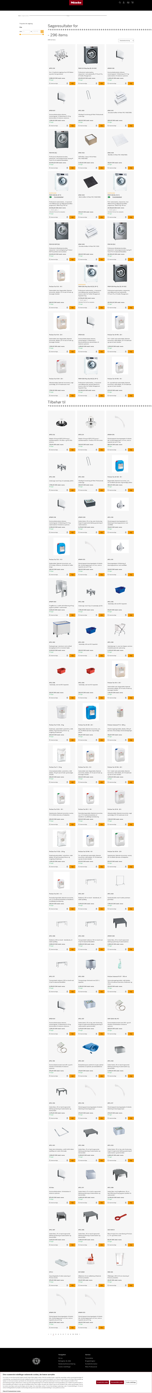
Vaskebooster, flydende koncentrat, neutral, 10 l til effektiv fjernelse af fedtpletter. (61, 814)
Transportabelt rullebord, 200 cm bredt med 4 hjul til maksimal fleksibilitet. (61, 981)
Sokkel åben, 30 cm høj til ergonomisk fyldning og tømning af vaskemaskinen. (118, 940)
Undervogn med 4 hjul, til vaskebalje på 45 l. (90, 605)
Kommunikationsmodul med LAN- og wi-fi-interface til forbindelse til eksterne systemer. (119, 1024)
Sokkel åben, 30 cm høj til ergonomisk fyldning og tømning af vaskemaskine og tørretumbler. (60, 1108)
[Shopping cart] (132, 3)
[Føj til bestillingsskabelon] (67, 83)
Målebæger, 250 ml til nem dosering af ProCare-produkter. (118, 1276)
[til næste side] (79, 1334)
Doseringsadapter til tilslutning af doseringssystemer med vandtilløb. (117, 564)
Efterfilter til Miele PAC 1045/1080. (118, 154)
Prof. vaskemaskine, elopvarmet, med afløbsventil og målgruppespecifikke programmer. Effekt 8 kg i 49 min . (118, 203)
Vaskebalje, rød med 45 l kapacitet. (88, 684)
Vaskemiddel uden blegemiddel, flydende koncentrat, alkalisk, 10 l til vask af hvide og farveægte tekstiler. (61, 292)
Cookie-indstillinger (131, 1382)
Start (19, 15)
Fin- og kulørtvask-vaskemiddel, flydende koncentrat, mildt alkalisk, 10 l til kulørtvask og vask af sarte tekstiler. (119, 384)
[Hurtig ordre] (128, 3)
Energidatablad (58, 197)
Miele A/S (5, 1391)
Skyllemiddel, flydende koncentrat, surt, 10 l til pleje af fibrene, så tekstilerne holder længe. (61, 565)
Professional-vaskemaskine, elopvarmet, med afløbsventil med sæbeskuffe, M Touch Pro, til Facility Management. (119, 292)
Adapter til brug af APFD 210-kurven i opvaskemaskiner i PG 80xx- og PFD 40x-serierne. (60, 440)
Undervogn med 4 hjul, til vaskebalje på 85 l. (61, 481)
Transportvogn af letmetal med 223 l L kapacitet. (89, 981)
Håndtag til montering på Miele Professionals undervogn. (90, 115)
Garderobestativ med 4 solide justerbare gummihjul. (119, 898)
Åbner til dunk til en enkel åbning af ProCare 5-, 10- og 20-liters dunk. (120, 1234)
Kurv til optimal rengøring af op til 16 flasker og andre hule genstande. (61, 73)
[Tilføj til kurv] (72, 83)
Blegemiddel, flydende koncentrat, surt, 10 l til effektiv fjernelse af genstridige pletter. (120, 481)
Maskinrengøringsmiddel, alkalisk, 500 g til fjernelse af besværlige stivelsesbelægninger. (120, 729)
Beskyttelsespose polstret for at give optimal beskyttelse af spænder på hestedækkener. (90, 1065)
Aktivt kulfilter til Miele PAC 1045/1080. (90, 197)
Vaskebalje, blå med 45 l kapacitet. (88, 644)
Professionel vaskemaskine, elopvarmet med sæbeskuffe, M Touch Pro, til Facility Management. (90, 74)
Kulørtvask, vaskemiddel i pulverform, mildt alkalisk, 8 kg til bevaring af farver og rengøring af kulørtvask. (61, 730)
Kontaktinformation (91, 1364)
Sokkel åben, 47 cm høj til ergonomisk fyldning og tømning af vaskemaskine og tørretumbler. (60, 1235)
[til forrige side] (48, 1334)
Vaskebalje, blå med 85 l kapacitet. (117, 603)
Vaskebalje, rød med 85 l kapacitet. (59, 684)
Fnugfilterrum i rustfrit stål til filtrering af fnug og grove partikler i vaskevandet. (61, 606)
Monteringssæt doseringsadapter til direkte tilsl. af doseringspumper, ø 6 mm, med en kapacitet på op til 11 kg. (90, 565)
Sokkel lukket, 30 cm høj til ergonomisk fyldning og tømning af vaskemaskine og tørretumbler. (118, 1066)
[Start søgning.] (120, 2)
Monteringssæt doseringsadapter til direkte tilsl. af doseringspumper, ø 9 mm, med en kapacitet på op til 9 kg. (61, 1318)
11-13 (76, 1334)
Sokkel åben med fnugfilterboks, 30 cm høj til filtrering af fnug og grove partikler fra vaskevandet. (119, 1193)
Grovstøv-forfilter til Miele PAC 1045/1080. (120, 112)
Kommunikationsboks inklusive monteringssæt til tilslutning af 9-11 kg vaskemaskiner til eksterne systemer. (118, 74)
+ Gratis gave (53, 209)
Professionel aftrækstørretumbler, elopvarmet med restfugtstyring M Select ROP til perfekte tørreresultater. (60, 250)
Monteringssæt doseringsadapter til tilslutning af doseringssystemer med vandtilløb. (118, 523)
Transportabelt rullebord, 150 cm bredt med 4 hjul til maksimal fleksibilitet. (90, 940)
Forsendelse (89, 1358)
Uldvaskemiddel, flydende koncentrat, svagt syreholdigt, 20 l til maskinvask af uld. (61, 383)
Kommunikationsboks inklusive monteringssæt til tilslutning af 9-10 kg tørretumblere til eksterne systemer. (60, 116)
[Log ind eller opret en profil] (124, 3)
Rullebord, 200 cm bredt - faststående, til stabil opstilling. (60, 940)
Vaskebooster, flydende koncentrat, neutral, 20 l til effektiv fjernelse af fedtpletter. (120, 856)
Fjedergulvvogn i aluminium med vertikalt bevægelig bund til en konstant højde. (60, 647)
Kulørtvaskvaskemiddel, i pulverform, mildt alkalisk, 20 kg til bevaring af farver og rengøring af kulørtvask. (61, 857)
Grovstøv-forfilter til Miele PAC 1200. (89, 246)
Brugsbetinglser (90, 1361)
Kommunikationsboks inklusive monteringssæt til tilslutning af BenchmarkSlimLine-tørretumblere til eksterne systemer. (88, 341)
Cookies (19, 1391)
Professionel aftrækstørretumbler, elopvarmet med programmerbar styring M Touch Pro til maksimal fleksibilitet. (61, 158)
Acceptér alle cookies (102, 1382)
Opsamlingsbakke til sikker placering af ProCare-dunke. (59, 1276)
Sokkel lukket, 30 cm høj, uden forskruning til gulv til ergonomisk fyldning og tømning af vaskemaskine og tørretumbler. (90, 1024)
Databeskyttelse (12, 1391)
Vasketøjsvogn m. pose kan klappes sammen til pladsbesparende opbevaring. (120, 647)
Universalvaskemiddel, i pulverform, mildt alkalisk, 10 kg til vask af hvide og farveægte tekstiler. (61, 772)
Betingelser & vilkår (64, 1361)
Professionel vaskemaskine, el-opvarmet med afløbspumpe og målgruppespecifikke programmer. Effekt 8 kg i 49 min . (60, 203)
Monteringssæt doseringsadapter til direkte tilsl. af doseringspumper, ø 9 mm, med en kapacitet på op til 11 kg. (120, 440)
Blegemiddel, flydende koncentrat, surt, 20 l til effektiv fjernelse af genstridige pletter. (89, 730)
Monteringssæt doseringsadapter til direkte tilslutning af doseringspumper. (90, 1107)
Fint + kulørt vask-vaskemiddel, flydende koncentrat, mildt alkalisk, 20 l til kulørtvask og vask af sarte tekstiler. (119, 340)
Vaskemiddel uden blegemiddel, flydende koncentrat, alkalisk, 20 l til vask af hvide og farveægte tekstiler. (61, 340)
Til (31, 31)
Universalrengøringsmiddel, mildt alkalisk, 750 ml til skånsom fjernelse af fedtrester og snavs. (120, 982)
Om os (60, 1358)
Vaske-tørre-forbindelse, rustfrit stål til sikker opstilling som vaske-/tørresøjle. (61, 1150)
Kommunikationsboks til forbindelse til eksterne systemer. (60, 1192)
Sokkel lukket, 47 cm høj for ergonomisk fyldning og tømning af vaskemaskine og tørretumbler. (89, 1193)
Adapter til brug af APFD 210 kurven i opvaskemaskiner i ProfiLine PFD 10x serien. (90, 439)
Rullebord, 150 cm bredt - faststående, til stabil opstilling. (89, 898)
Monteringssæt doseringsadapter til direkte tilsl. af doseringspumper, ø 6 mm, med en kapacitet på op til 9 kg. (90, 1318)
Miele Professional (91, 1366)
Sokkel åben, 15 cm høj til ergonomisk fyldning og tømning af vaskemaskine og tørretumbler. (89, 1151)
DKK (21, 31)
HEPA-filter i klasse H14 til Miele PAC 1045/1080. (87, 157)
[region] (76, 1382)
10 (73, 1334)
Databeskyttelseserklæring (66, 1364)
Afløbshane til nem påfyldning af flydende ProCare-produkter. (89, 1276)
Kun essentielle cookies (117, 1382)
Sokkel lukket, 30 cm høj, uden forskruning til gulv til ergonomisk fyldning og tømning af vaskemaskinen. (90, 523)
